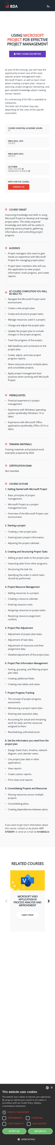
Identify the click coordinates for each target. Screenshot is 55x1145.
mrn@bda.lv (43, 831)
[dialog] (27, 1114)
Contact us (18, 187)
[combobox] (47, 1087)
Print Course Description (28, 54)
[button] (27, 1139)
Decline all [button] (40, 1131)
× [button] (51, 1088)
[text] (27, 81)
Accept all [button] (14, 1131)
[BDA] (11, 4)
